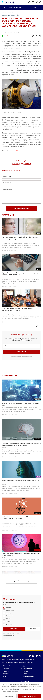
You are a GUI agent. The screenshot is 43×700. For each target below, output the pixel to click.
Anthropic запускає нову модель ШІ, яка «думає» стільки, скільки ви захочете (19, 517)
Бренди (25, 671)
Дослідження (27, 668)
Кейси (25, 673)
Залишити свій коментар (21, 163)
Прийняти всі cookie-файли (29, 696)
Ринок (25, 679)
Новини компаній (28, 676)
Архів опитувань (8, 635)
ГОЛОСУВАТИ (14, 628)
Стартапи (6, 671)
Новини (10, 12)
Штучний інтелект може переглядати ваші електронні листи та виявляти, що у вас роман (21, 444)
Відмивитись (9, 696)
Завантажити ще (23, 581)
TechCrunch (13, 150)
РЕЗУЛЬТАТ (33, 628)
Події (4, 676)
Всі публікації (37, 326)
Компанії (6, 668)
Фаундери (6, 673)
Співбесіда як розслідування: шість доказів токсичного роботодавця (17, 309)
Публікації (6, 666)
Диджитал (26, 666)
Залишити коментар (21, 208)
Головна (4, 12)
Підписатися (21, 351)
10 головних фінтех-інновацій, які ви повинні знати (20, 403)
